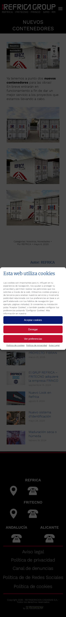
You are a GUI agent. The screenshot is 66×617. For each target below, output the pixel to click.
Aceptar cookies (33, 319)
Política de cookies (15, 345)
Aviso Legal (54, 345)
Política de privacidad (36, 345)
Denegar (33, 329)
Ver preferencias (33, 338)
